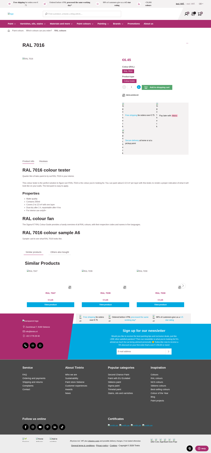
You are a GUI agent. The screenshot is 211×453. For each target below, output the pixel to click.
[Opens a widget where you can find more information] (202, 449)
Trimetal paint (114, 389)
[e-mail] (33, 345)
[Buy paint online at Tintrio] (11, 14)
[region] (70, 83)
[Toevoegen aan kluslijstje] (69, 287)
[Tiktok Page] (62, 427)
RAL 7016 (128, 71)
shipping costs (93, 441)
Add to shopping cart (159, 87)
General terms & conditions (83, 446)
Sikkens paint (114, 382)
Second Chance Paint (118, 374)
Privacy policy (102, 446)
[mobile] (25, 345)
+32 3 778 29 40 (33, 336)
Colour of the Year (159, 393)
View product (50, 305)
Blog (153, 397)
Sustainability (71, 378)
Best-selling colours (160, 389)
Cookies (113, 446)
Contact (26, 389)
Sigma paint (114, 386)
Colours (154, 374)
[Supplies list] (193, 14)
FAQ (24, 374)
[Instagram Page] (33, 427)
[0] (181, 4)
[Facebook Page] (25, 427)
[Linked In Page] (55, 427)
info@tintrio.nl (32, 331)
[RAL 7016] (69, 83)
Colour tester (129, 81)
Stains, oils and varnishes (120, 393)
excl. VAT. (191, 4)
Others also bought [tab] (59, 252)
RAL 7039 (105, 293)
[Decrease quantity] (124, 87)
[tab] (28, 161)
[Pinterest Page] (47, 427)
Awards (69, 389)
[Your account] (187, 14)
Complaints (27, 386)
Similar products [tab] (33, 252)
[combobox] (82, 14)
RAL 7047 (51, 293)
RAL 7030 (160, 293)
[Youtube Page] (40, 427)
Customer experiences (76, 386)
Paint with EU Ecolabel (119, 378)
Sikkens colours (158, 386)
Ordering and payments (33, 378)
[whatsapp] (40, 345)
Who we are (71, 374)
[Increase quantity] (139, 87)
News (68, 393)
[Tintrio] (187, 47)
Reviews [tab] (43, 161)
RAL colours (157, 378)
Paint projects (157, 400)
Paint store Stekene (74, 382)
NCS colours (157, 382)
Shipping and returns (32, 382)
